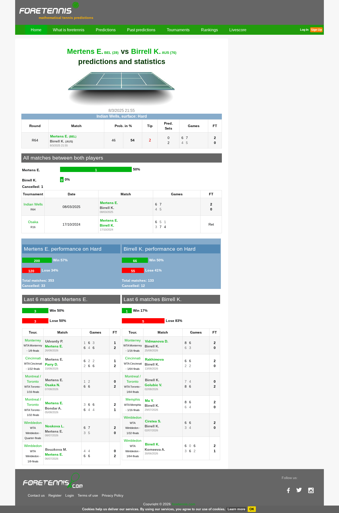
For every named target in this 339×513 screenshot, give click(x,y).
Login (69, 495)
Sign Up (316, 30)
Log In (304, 30)
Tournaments (178, 30)
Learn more (236, 509)
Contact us (36, 495)
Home (36, 30)
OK (251, 509)
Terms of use (88, 495)
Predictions (106, 30)
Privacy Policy (112, 495)
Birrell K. (153, 51)
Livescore (237, 30)
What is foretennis (68, 30)
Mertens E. (93, 51)
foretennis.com (183, 504)
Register (55, 495)
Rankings (209, 30)
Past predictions (141, 30)
